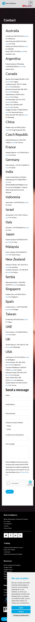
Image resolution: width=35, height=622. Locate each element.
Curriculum (7, 552)
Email (9, 429)
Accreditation (8, 523)
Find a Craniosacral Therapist (12, 565)
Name (8, 395)
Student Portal (8, 569)
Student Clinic (8, 567)
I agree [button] (21, 607)
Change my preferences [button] (21, 615)
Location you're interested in (15, 435)
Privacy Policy (8, 528)
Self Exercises (8, 572)
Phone (9, 426)
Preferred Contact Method (14, 422)
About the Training (9, 549)
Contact (6, 526)
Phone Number (10, 413)
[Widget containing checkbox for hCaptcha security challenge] (20, 483)
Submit (9, 491)
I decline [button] (21, 611)
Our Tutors (7, 521)
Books (5, 574)
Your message (10, 444)
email (26, 36)
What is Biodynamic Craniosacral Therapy (16, 519)
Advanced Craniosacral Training (13, 554)
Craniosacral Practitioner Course (13, 547)
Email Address (10, 404)
